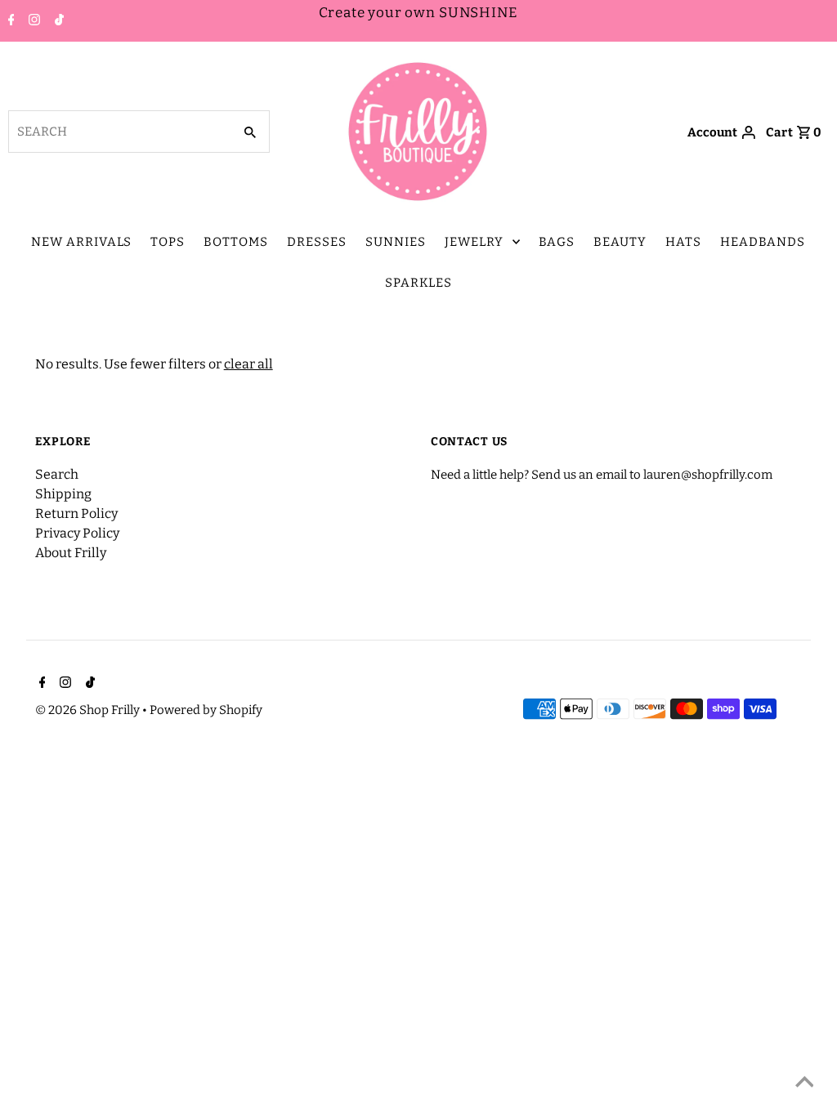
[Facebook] (9, 21)
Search (56, 474)
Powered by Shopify (206, 710)
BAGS (557, 241)
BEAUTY (620, 241)
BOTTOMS (236, 241)
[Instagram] (32, 21)
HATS (683, 241)
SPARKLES (418, 282)
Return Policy (76, 513)
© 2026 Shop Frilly (88, 710)
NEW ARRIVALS (81, 241)
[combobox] (119, 131)
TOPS (167, 241)
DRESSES (317, 241)
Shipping (63, 494)
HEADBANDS (762, 241)
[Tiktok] (57, 21)
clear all (248, 364)
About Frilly (70, 552)
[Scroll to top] (804, 1083)
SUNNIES (395, 241)
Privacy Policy (77, 533)
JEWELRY (474, 241)
